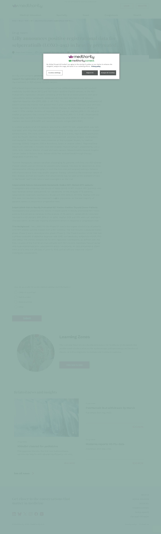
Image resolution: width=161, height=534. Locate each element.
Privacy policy (95, 66)
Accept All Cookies (108, 73)
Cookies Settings (54, 73)
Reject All (90, 73)
